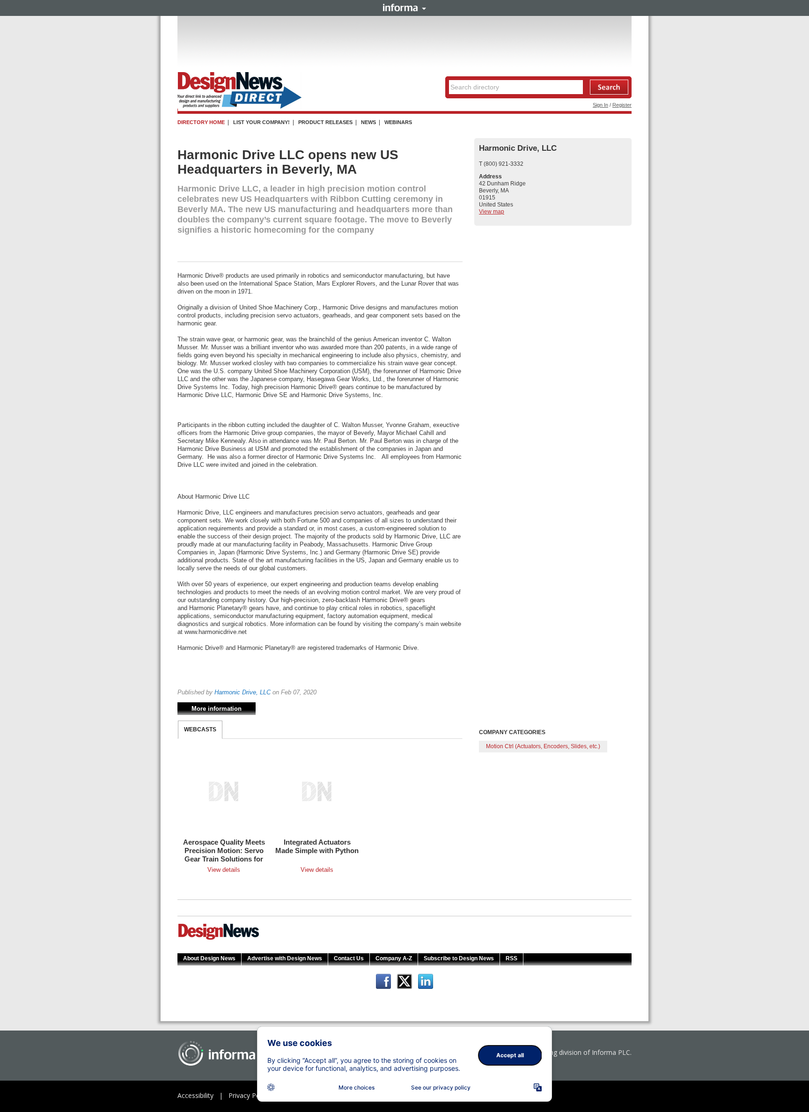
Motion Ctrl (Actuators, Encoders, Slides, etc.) (543, 746)
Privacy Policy (249, 1095)
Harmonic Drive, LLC (242, 692)
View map (491, 211)
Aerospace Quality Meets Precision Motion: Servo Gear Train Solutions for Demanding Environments (224, 859)
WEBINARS (398, 122)
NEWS (368, 122)
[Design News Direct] (239, 106)
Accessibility (195, 1095)
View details (223, 869)
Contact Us (349, 958)
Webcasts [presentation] (200, 729)
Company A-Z (393, 958)
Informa (404, 7)
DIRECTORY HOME (201, 122)
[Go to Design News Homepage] (218, 938)
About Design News (209, 958)
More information (216, 708)
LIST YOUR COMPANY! (261, 122)
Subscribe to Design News (459, 958)
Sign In (600, 105)
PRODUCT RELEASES (325, 122)
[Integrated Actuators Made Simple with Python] (317, 791)
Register (622, 105)
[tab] (200, 730)
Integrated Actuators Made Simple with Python (317, 846)
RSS (511, 958)
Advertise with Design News (284, 958)
